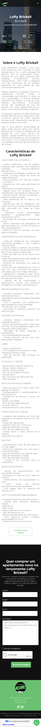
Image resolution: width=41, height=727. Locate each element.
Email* (5, 600)
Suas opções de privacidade (19, 721)
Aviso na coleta (8, 725)
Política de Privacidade (12, 715)
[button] (38, 3)
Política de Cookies (29, 715)
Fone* (4, 609)
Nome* (5, 590)
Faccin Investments (13, 713)
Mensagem (6, 619)
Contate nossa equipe (20, 531)
